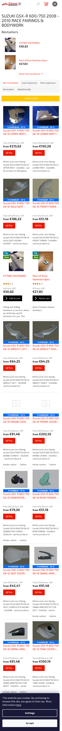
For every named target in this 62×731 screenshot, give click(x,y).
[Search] (38, 4)
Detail (9, 152)
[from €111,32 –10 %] (46, 631)
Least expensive (29, 83)
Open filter (31, 98)
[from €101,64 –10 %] (16, 404)
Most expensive (48, 83)
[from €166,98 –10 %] (46, 116)
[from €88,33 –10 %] (16, 479)
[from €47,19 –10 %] (16, 555)
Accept (30, 723)
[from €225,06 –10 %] (46, 404)
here (18, 705)
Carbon (23, 464)
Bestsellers (8, 89)
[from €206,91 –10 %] (16, 188)
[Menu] (55, 4)
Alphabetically (24, 89)
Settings (30, 713)
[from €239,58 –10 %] (16, 116)
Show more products (29, 73)
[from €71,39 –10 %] (16, 331)
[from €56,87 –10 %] (46, 188)
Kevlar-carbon (10, 464)
